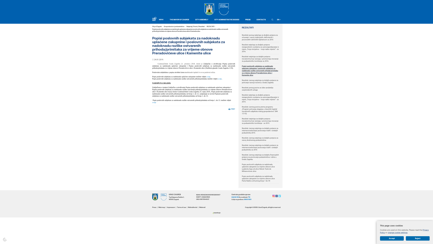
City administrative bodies (226, 20)
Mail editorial (192, 207)
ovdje (208, 77)
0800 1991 (247, 199)
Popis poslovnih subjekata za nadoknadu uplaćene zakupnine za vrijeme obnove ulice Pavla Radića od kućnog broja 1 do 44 (258, 178)
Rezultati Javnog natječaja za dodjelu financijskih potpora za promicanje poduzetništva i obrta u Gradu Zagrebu (260, 157)
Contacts (261, 20)
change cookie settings (398, 232)
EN (278, 20)
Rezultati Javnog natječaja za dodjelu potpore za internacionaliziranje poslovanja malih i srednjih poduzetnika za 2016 (260, 147)
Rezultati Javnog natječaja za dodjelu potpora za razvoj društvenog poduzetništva (260, 139)
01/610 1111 (235, 197)
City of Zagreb (157, 26)
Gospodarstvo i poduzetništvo (174, 26)
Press (247, 20)
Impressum (171, 207)
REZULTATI (210, 26)
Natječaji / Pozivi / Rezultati (196, 26)
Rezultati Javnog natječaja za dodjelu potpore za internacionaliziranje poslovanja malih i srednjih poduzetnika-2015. (260, 130)
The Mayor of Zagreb (179, 20)
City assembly (201, 20)
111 (249, 197)
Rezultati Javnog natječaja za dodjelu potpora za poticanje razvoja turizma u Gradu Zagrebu (260, 81)
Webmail (202, 207)
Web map (161, 207)
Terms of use (181, 207)
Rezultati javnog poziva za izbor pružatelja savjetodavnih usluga (257, 89)
